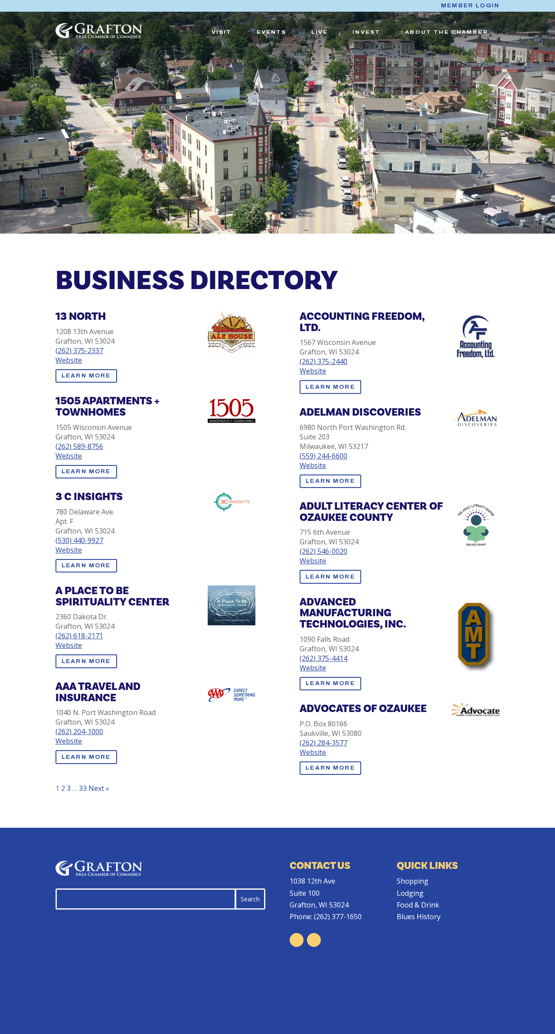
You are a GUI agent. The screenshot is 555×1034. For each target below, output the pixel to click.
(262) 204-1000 (79, 731)
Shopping (412, 881)
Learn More (86, 376)
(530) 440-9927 (79, 540)
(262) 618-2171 (79, 636)
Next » (98, 788)
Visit (222, 32)
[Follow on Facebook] (297, 940)
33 (83, 788)
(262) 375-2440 (323, 361)
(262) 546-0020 (323, 551)
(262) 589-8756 (79, 446)
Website (69, 360)
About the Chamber (446, 32)
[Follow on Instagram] (314, 940)
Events (272, 32)
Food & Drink (418, 905)
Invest (366, 32)
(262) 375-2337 (79, 350)
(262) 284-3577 (323, 743)
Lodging (410, 893)
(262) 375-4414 (323, 658)
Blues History (419, 916)
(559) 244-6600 (323, 456)
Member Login (470, 6)
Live (319, 32)
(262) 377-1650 (338, 916)
